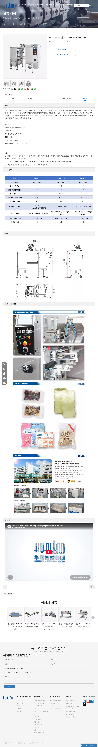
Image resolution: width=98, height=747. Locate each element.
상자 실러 (36, 716)
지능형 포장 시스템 (39, 700)
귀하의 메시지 (61, 49)
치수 (49, 98)
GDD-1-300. (8, 593)
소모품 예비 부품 (39, 732)
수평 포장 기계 (38, 724)
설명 (13, 98)
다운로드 (52, 703)
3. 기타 (28, 672)
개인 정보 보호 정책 (56, 708)
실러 (35, 708)
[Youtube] (88, 701)
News (48, 743)
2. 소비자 (18, 672)
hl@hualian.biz (75, 706)
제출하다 (9, 686)
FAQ (51, 706)
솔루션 (32, 743)
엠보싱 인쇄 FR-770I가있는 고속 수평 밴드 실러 (15, 626)
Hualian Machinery (40, 743)
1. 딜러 (8, 672)
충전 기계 (36, 730)
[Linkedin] (92, 701)
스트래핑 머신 (38, 719)
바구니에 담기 (61, 54)
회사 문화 (20, 703)
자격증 (19, 708)
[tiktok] (84, 704)
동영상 (85, 98)
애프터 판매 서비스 (55, 700)
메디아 (19, 711)
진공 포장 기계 (38, 706)
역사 (18, 700)
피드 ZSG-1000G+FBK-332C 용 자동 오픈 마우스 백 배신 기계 (49, 626)
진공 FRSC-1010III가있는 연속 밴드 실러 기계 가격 (83, 626)
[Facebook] (84, 701)
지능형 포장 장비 (39, 703)
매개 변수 (31, 98)
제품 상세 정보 (67, 98)
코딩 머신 (36, 722)
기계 (28, 743)
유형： (6, 94)
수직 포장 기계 (38, 727)
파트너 (19, 706)
